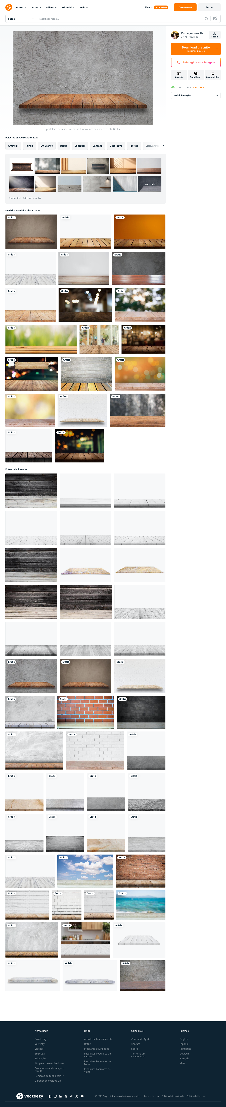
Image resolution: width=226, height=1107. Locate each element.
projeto (134, 145)
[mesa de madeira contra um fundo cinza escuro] (138, 268)
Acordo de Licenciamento (98, 1039)
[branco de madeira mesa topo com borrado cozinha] (85, 940)
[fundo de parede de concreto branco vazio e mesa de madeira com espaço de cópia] (31, 940)
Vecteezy (39, 1043)
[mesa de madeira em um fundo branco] (30, 305)
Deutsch (184, 1053)
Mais (82, 7)
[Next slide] (160, 146)
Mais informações (183, 95)
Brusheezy (41, 1039)
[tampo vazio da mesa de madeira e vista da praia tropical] (140, 905)
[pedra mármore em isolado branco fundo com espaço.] (24, 792)
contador (79, 145)
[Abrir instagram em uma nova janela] (55, 1096)
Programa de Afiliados (96, 1048)
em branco (46, 145)
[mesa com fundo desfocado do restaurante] (79, 445)
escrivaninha (153, 145)
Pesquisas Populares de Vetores (97, 1055)
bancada (97, 145)
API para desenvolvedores (49, 1063)
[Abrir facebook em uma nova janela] (50, 1096)
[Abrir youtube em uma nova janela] (82, 1096)
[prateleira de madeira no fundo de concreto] (31, 232)
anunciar (13, 145)
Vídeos (50, 7)
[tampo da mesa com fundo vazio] (83, 268)
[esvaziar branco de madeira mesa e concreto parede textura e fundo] (30, 712)
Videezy (39, 1048)
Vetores (19, 7)
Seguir (214, 36)
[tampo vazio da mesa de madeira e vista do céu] (85, 871)
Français (184, 1058)
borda (63, 145)
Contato (135, 1043)
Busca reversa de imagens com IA (49, 1070)
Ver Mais (150, 184)
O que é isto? (198, 87)
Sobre (134, 1048)
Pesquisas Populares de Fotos (97, 1063)
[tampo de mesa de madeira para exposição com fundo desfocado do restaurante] (143, 339)
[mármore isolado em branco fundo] (85, 565)
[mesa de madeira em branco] (85, 232)
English (184, 1039)
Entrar (209, 7)
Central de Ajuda (140, 1039)
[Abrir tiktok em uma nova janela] (71, 1096)
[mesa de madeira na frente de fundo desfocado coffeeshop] (99, 339)
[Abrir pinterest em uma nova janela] (66, 1096)
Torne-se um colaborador (138, 1055)
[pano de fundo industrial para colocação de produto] (86, 374)
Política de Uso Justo (197, 1096)
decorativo (116, 145)
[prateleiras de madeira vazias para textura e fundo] (28, 445)
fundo (29, 145)
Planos (149, 7)
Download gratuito (196, 48)
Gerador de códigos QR (48, 1080)
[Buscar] (206, 19)
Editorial (67, 7)
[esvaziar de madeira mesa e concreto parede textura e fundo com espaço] (34, 750)
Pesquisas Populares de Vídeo (97, 1070)
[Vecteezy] (8, 7)
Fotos (35, 7)
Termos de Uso (151, 1096)
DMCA (87, 1043)
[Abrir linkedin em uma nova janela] (60, 1096)
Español (184, 1043)
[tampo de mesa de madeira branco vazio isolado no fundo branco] (85, 490)
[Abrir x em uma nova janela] (76, 1096)
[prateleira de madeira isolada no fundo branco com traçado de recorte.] (139, 940)
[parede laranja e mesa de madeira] (139, 232)
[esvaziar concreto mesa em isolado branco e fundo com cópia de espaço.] (65, 792)
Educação (40, 1058)
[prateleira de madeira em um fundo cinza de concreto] (31, 676)
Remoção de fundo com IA (49, 1075)
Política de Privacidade (173, 1096)
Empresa (40, 1053)
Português (185, 1048)
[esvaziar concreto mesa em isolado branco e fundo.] (146, 750)
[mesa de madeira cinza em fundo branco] (30, 268)
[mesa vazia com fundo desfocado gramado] (41, 339)
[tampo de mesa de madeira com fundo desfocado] (85, 305)
